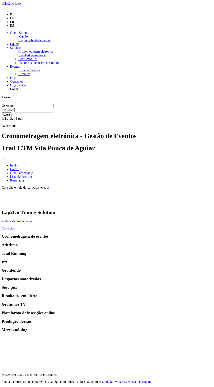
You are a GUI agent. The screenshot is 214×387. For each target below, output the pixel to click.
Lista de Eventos (29, 70)
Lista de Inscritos (21, 176)
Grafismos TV (27, 59)
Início (14, 165)
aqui (46, 187)
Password (8, 110)
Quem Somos (19, 32)
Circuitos (24, 74)
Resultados (17, 180)
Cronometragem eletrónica (35, 51)
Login (6, 114)
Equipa (14, 44)
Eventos (15, 66)
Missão (23, 36)
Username (8, 105)
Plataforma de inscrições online (38, 62)
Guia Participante (21, 173)
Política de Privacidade (17, 221)
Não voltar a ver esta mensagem (130, 381)
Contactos (16, 81)
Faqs (13, 77)
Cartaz (14, 169)
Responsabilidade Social (34, 40)
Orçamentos (18, 85)
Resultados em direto (32, 55)
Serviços (15, 47)
